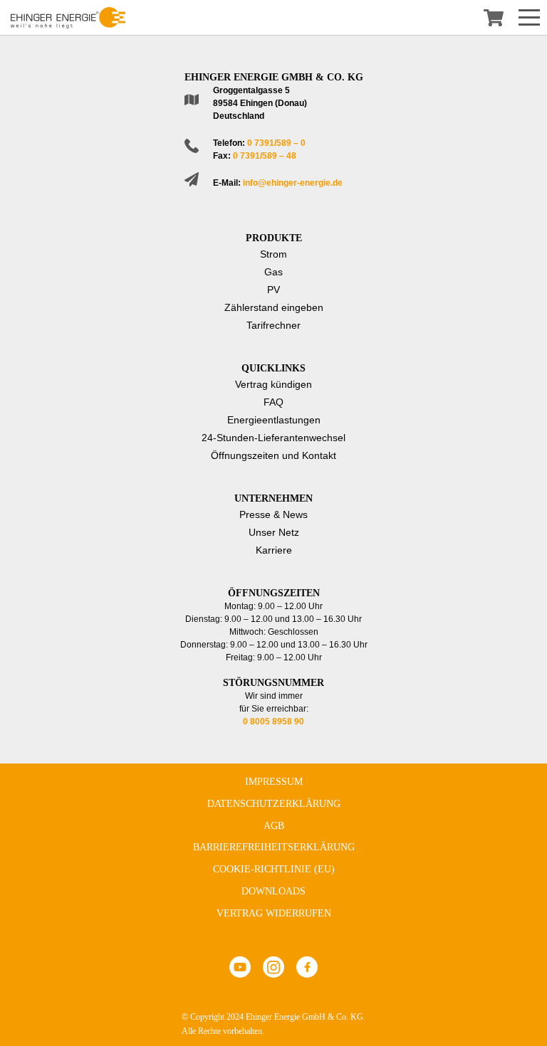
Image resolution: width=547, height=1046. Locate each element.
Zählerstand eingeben (273, 307)
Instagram (273, 967)
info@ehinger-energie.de (293, 183)
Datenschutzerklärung (273, 803)
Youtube (240, 967)
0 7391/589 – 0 (276, 143)
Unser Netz (274, 532)
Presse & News (273, 514)
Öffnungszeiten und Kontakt (273, 455)
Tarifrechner (273, 325)
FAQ (273, 402)
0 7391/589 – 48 (264, 156)
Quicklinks (273, 368)
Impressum (274, 781)
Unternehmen (273, 498)
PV (273, 289)
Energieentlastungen (274, 420)
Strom (273, 254)
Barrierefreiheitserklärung (274, 847)
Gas (273, 272)
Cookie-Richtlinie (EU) (274, 869)
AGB (274, 825)
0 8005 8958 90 (273, 722)
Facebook (307, 967)
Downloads (273, 891)
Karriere (274, 550)
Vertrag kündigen (273, 384)
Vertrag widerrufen (274, 913)
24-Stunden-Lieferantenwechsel (273, 437)
